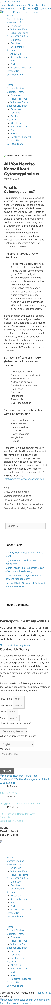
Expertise (15, 40)
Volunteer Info (14, 22)
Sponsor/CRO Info (16, 36)
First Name (6, 698)
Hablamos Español (20, 67)
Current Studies (15, 19)
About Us (15, 53)
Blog (12, 60)
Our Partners (17, 46)
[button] (25, 81)
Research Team (18, 57)
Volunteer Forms (19, 33)
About (10, 50)
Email (3, 711)
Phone (4, 718)
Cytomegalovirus (19, 491)
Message (5, 749)
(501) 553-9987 (8, 793)
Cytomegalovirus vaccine (17, 496)
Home (10, 15)
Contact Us (13, 71)
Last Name (6, 705)
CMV (6, 491)
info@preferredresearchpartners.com (24, 479)
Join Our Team (15, 74)
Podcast (14, 64)
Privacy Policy (43, 992)
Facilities (15, 43)
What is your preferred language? (18, 736)
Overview (15, 26)
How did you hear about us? (15, 723)
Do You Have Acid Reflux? (18, 500)
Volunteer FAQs (18, 29)
